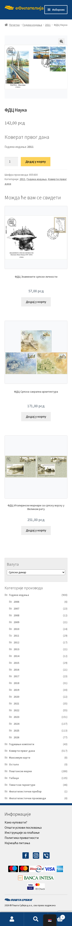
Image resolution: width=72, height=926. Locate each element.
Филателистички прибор (25, 791)
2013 (16, 649)
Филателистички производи (27, 798)
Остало (14, 764)
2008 (16, 615)
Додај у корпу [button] (36, 302)
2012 (16, 642)
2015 (16, 663)
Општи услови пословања (23, 827)
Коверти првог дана (22, 751)
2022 (16, 710)
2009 (16, 622)
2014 (16, 656)
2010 (16, 629)
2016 (16, 669)
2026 (16, 737)
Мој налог (12, 919)
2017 (16, 676)
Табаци (14, 778)
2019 (16, 690)
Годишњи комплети (21, 744)
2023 (16, 717)
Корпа (55, 916)
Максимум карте (19, 757)
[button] (61, 41)
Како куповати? (16, 822)
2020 (16, 696)
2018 (16, 683)
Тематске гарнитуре (22, 785)
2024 (16, 723)
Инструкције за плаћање (22, 832)
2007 (16, 608)
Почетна (14, 25)
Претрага (36, 919)
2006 (16, 602)
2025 (16, 730)
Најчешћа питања (17, 843)
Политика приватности (22, 838)
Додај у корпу (35, 161)
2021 (16, 703)
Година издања (32, 25)
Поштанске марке (20, 771)
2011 (48, 25)
